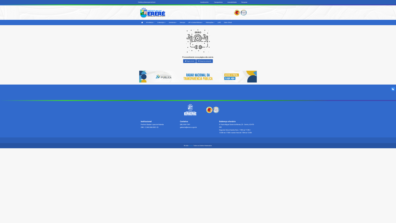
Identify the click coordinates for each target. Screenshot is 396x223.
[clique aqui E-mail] (193, 140)
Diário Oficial (228, 22)
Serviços (182, 22)
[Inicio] (142, 22)
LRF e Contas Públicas (195, 22)
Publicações (210, 22)
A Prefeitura (149, 22)
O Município (161, 22)
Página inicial (190, 61)
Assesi (191, 145)
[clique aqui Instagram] (203, 140)
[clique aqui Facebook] (198, 140)
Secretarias (172, 22)
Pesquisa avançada (205, 61)
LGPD (219, 22)
